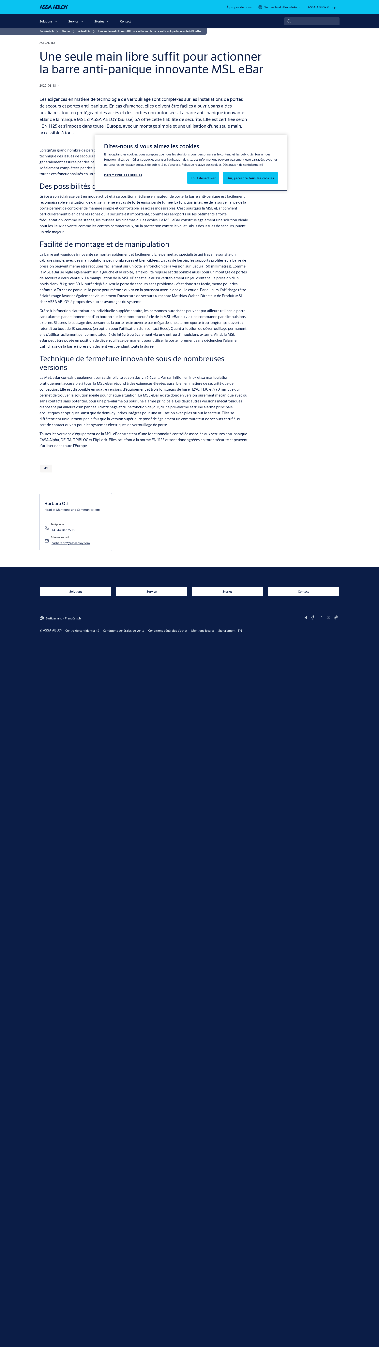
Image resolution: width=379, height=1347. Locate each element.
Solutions (46, 21)
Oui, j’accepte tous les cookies (250, 178)
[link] (238, 7)
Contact (125, 21)
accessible (72, 383)
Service (73, 21)
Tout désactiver (203, 178)
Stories (99, 21)
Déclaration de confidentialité (242, 164)
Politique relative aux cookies (201, 164)
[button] (56, 21)
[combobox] (312, 21)
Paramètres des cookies (123, 174)
